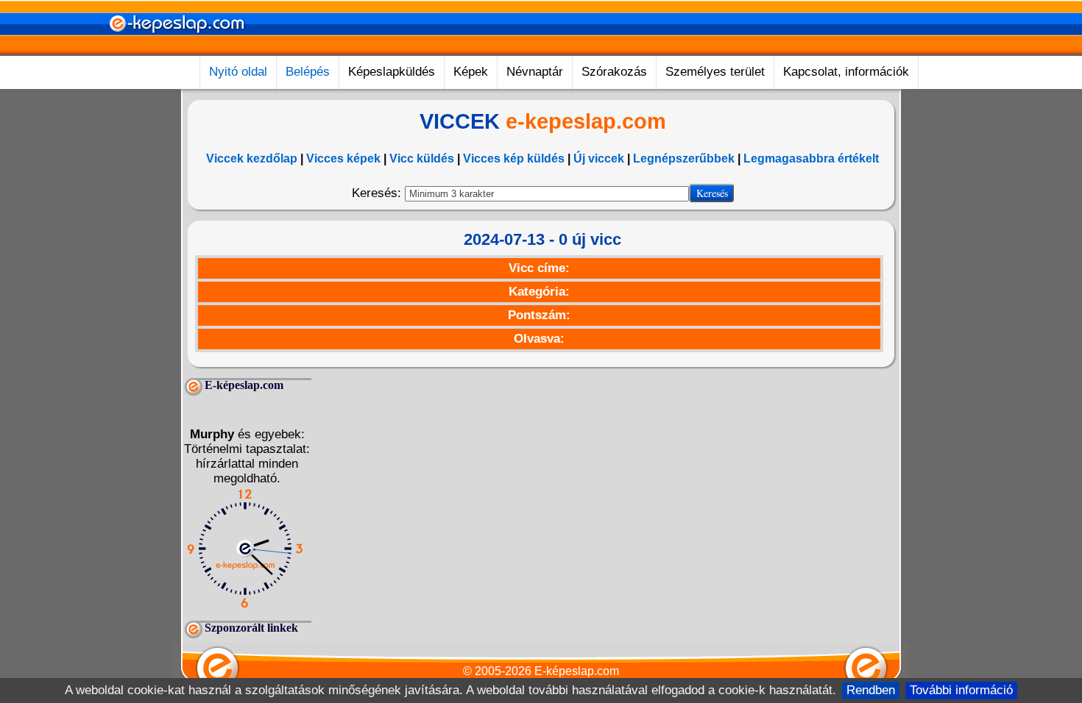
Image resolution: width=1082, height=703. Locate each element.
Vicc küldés (421, 158)
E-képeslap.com (576, 671)
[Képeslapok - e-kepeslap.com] (176, 50)
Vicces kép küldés (514, 158)
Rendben (870, 690)
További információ (961, 690)
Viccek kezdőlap (251, 158)
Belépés (308, 72)
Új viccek (598, 158)
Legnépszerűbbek (684, 158)
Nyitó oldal (238, 72)
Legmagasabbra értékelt (811, 158)
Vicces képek (343, 158)
